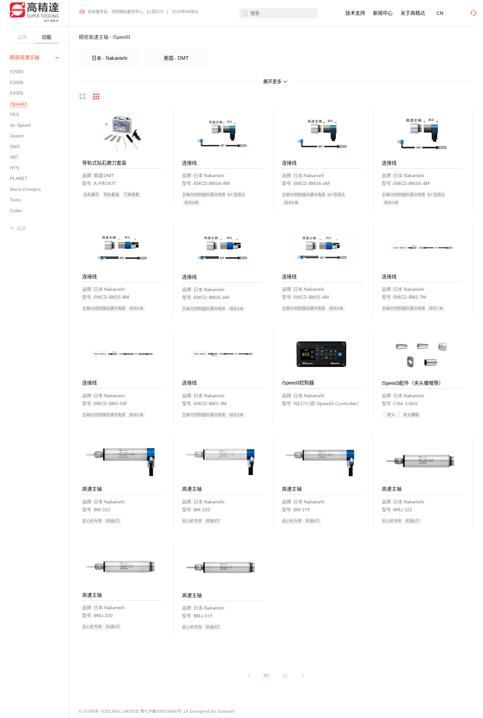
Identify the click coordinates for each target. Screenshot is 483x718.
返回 (21, 228)
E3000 (16, 82)
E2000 (16, 71)
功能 (47, 37)
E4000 (16, 93)
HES (14, 114)
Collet (16, 210)
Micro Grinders (25, 189)
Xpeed (16, 135)
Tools (15, 199)
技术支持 (355, 13)
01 (266, 675)
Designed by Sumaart (212, 711)
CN (439, 13)
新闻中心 (383, 13)
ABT (14, 157)
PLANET (19, 178)
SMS (15, 146)
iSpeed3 (18, 103)
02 (285, 675)
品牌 (22, 37)
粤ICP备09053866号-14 (164, 711)
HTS (14, 168)
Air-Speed (20, 125)
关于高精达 (413, 13)
